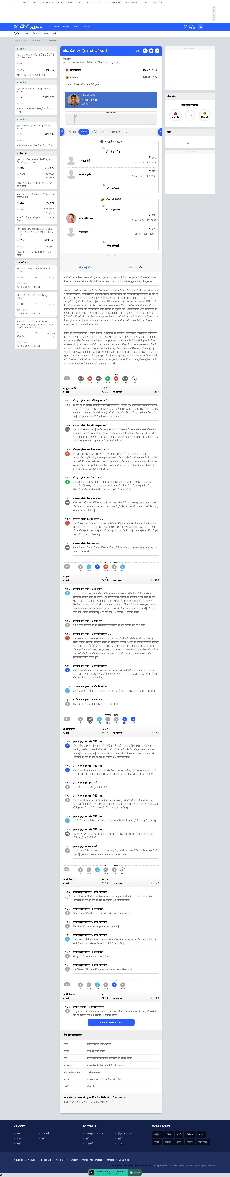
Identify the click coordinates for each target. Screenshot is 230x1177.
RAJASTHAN (137, 2)
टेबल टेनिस (202, 1142)
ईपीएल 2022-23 (125, 1133)
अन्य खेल (86, 26)
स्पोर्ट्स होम (17, 41)
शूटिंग (179, 1142)
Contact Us (124, 1160)
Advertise (18, 1160)
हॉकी (179, 1134)
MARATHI (157, 2)
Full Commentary (111, 1022)
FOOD (69, 2)
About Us (32, 1160)
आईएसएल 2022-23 (94, 1133)
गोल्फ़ (201, 1134)
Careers (110, 1160)
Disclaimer (60, 1160)
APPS (126, 2)
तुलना (128, 131)
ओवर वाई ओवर (136, 267)
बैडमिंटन (190, 1134)
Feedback (46, 1160)
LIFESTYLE (79, 2)
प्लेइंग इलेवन (116, 131)
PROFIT (35, 2)
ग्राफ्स (103, 131)
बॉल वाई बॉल (85, 267)
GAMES (106, 2)
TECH (98, 2)
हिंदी (42, 2)
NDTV (17, 2)
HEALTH (89, 2)
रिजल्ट (46, 33)
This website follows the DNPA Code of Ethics (131, 1165)
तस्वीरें (19, 1143)
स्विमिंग (189, 1142)
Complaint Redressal (92, 1160)
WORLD (26, 2)
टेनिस (76, 26)
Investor (74, 1160)
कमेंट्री (94, 131)
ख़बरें (54, 33)
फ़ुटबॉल (66, 26)
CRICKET (60, 2)
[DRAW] (190, 115)
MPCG (148, 2)
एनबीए (156, 1142)
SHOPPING (117, 2)
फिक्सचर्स (36, 33)
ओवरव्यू (84, 131)
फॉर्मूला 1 (157, 1134)
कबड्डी (168, 1142)
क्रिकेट (56, 26)
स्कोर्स (27, 33)
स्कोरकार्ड (72, 131)
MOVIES (49, 2)
